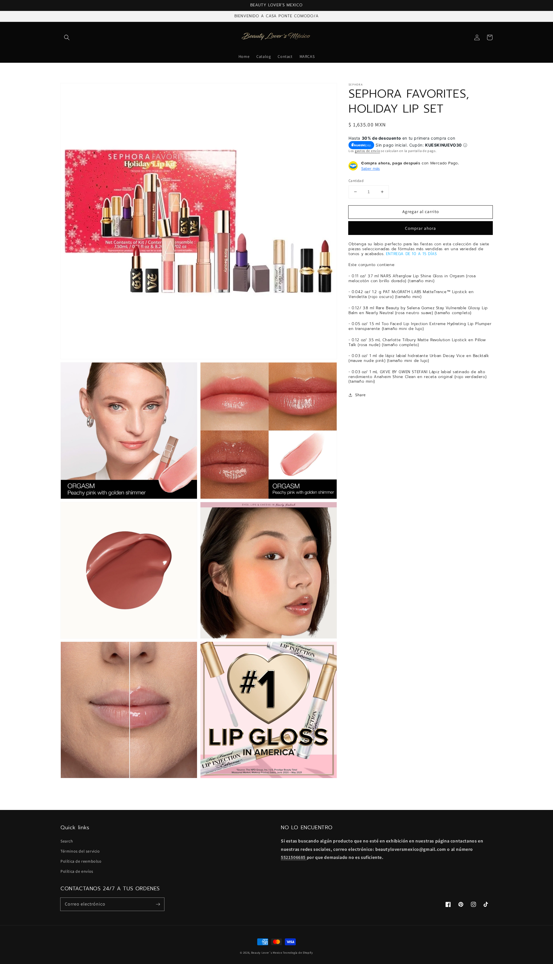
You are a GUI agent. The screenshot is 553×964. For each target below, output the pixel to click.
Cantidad (356, 180)
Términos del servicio (80, 851)
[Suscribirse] (157, 904)
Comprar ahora (420, 228)
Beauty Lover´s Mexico (266, 952)
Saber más (370, 168)
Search (66, 841)
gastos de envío (367, 151)
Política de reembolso (81, 861)
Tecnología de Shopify (298, 952)
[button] (66, 37)
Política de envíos (76, 871)
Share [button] (360, 394)
